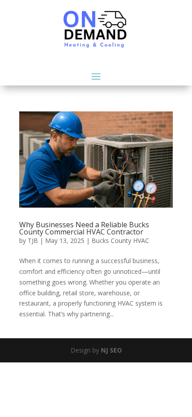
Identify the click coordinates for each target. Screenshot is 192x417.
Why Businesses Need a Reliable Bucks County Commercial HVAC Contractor (84, 228)
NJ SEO (111, 350)
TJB (33, 240)
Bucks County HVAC (120, 240)
